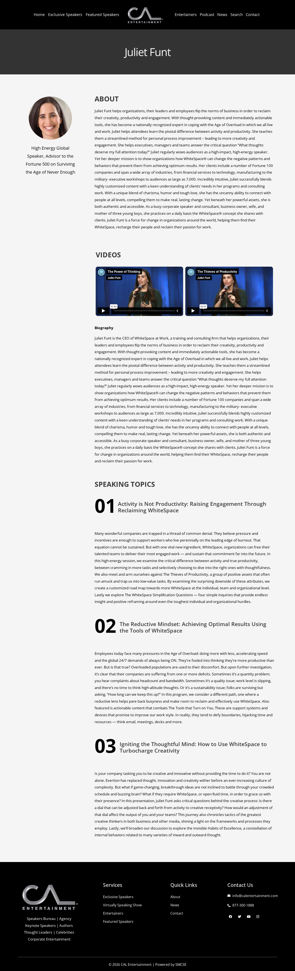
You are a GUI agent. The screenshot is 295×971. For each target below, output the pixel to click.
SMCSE (180, 964)
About (175, 896)
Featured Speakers (102, 14)
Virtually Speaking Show (122, 905)
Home (39, 14)
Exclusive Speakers (65, 14)
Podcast (207, 14)
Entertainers (186, 14)
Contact (253, 14)
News (222, 14)
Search (236, 14)
